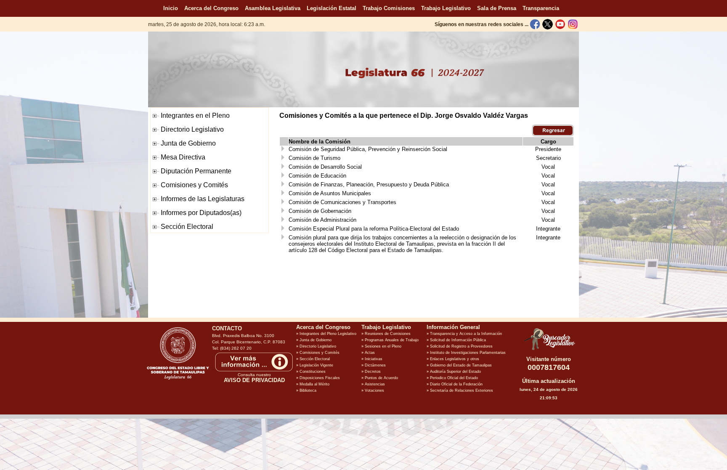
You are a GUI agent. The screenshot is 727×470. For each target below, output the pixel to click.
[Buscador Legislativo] (548, 350)
